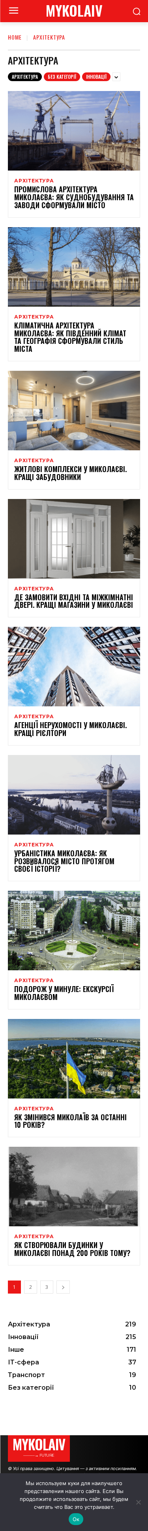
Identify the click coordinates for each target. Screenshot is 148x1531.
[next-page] (63, 1287)
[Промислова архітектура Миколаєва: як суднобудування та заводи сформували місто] (74, 131)
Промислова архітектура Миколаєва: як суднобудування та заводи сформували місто (74, 197)
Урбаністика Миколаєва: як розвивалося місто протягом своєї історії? (64, 861)
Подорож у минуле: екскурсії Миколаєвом (64, 993)
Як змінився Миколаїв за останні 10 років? (70, 1121)
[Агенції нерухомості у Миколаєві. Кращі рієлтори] (74, 666)
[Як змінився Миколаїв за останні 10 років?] (74, 1058)
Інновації (96, 76)
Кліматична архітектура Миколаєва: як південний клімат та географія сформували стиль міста (70, 337)
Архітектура (25, 76)
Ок (76, 1519)
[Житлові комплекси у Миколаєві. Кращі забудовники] (74, 410)
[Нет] (138, 1502)
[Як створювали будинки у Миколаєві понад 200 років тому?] (74, 1186)
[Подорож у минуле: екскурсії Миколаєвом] (74, 930)
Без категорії (62, 76)
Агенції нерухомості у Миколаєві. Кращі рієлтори (70, 729)
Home (15, 37)
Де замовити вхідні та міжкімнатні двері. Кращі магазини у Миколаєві (73, 601)
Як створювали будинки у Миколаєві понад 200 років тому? (72, 1249)
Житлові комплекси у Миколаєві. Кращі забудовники (70, 473)
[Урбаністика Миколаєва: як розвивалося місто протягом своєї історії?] (74, 795)
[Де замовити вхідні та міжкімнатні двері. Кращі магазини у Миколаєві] (74, 539)
